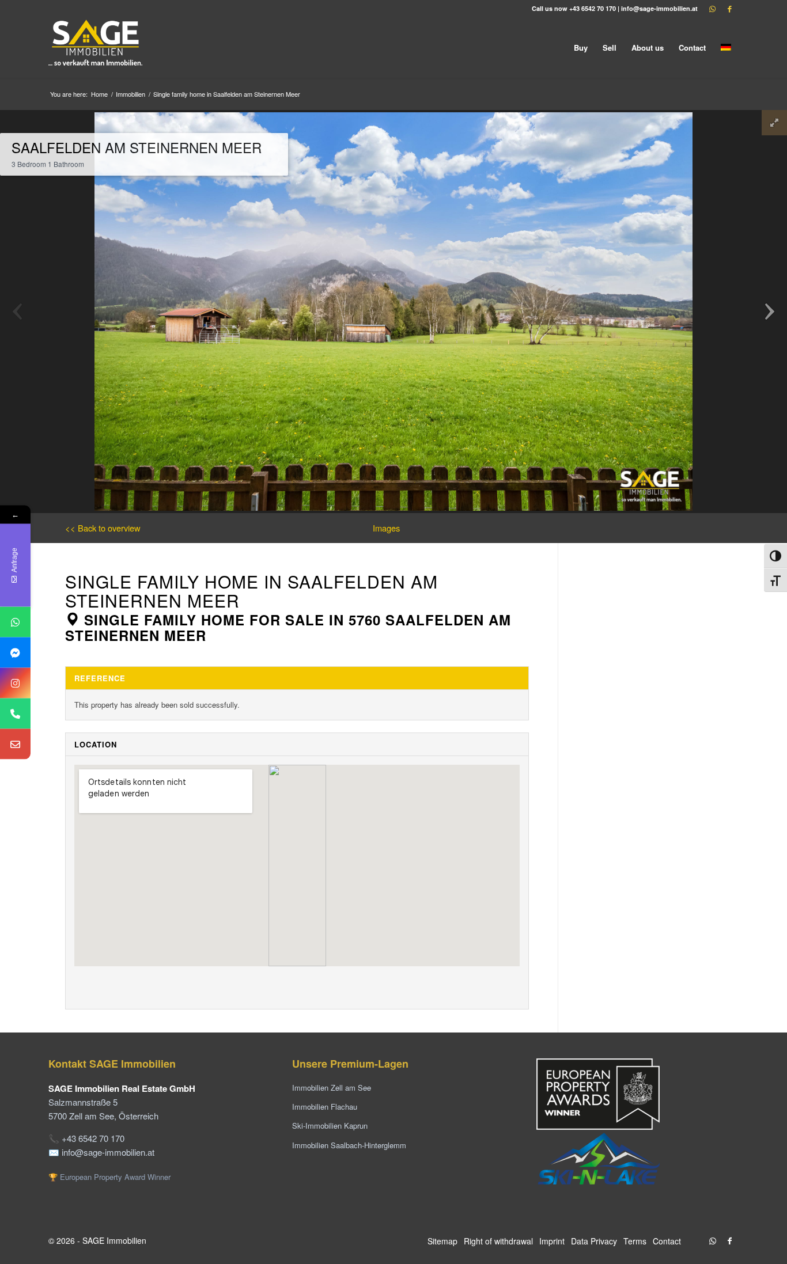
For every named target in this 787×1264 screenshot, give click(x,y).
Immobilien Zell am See (331, 1087)
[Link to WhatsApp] (712, 8)
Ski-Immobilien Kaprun (330, 1125)
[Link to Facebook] (730, 8)
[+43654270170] (15, 621)
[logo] (96, 47)
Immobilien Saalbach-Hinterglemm (349, 1145)
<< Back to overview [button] (103, 528)
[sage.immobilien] (15, 652)
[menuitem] (580, 47)
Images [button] (386, 528)
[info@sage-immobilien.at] (15, 743)
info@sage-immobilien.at (659, 8)
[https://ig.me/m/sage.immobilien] (15, 682)
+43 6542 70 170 (592, 8)
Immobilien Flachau (324, 1106)
